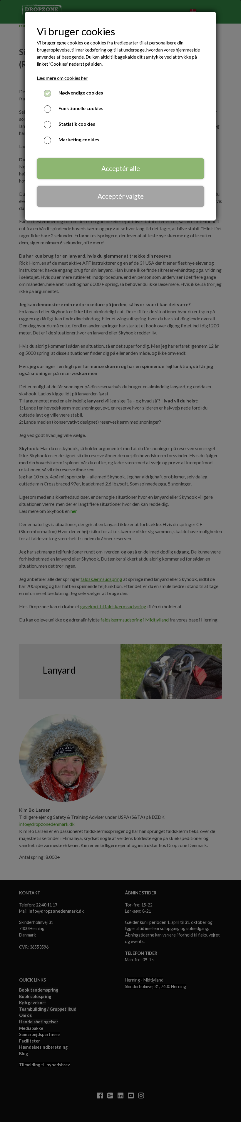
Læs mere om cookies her (62, 78)
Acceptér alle (120, 169)
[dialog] (120, 561)
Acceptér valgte (121, 196)
